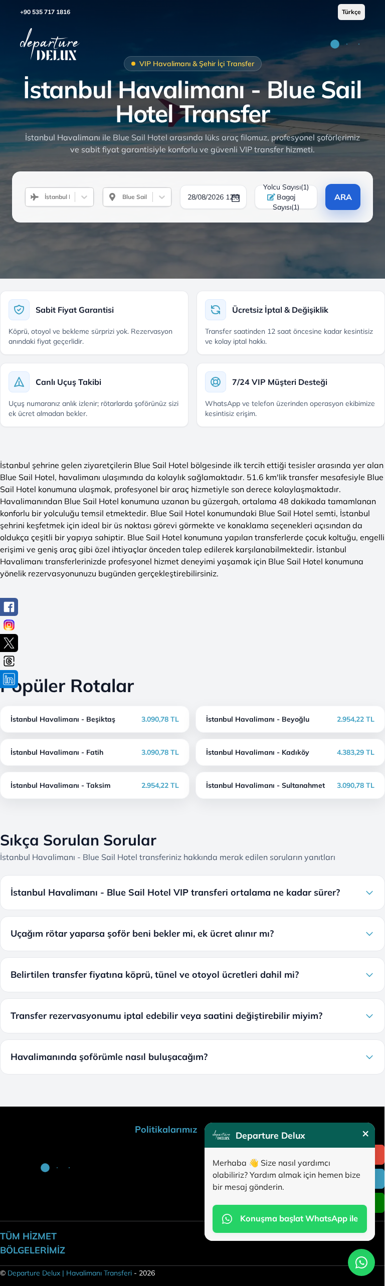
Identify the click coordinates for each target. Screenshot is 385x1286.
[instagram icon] (9, 625)
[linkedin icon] (9, 679)
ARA (343, 197)
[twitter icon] (9, 643)
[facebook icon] (9, 607)
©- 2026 (77, 1272)
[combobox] (41, 197)
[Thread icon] (9, 661)
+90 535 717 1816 (45, 12)
